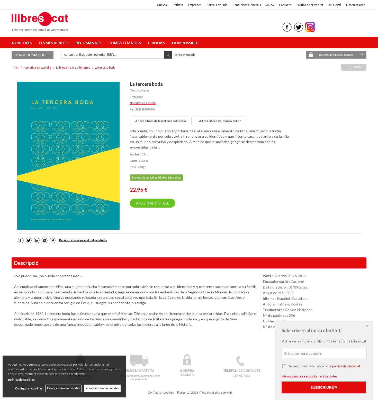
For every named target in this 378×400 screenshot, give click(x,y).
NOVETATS (22, 43)
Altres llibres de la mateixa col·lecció (160, 121)
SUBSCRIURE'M (324, 387)
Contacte (285, 4)
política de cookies (21, 380)
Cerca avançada (184, 54)
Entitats (178, 4)
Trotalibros (136, 96)
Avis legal (334, 4)
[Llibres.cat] (40, 28)
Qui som (162, 4)
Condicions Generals (246, 4)
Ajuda (270, 4)
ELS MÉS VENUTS (54, 43)
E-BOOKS (157, 43)
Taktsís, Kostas (139, 90)
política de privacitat (346, 366)
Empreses (195, 4)
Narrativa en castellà (143, 103)
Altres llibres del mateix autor (220, 121)
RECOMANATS (89, 43)
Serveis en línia (217, 4)
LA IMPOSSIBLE (185, 43)
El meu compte (355, 4)
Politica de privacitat (309, 4)
